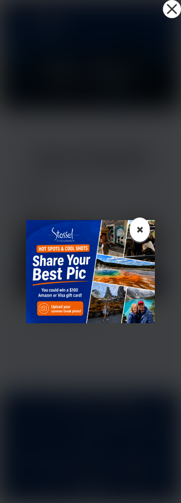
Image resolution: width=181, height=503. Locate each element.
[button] (172, 9)
